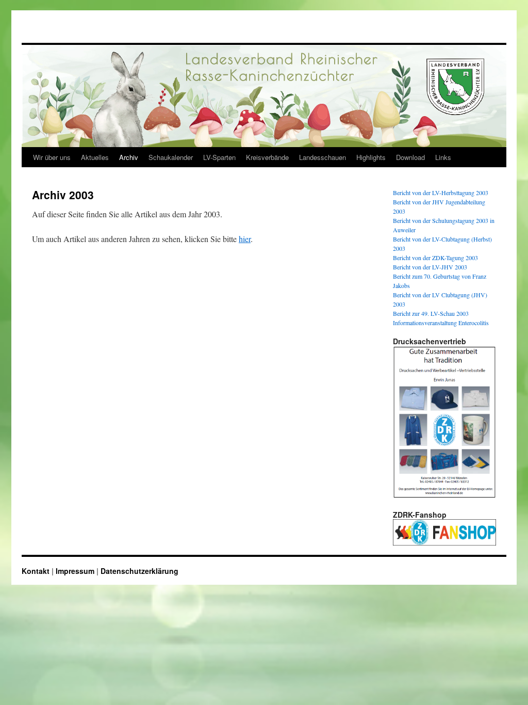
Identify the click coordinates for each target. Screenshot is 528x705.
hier (245, 238)
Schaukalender (170, 157)
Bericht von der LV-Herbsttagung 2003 (440, 192)
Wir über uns (52, 157)
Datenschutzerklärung (139, 571)
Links (443, 157)
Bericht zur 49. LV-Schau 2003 (431, 313)
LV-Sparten (219, 157)
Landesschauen (322, 157)
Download (410, 157)
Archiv (128, 157)
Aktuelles (95, 157)
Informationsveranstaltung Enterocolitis (441, 322)
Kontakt (36, 571)
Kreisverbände (267, 157)
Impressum (75, 571)
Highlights (371, 157)
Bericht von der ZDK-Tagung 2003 (435, 257)
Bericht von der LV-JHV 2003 (430, 267)
